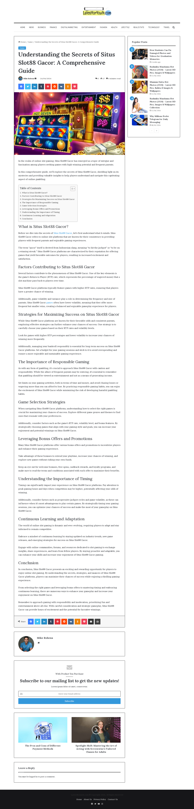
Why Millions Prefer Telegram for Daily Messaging (159, 119)
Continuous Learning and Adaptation (38, 215)
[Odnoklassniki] (68, 86)
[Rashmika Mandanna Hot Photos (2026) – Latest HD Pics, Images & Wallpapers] (140, 72)
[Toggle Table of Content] (71, 188)
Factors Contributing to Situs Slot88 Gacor (42, 196)
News (31, 27)
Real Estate (138, 27)
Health (114, 27)
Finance (53, 27)
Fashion (103, 27)
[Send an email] (35, 78)
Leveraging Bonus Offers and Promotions (41, 209)
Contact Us (113, 799)
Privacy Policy (100, 799)
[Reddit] (54, 86)
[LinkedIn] (34, 86)
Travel (166, 27)
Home (22, 27)
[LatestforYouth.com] (97, 11)
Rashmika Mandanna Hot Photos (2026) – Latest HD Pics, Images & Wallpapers (163, 69)
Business (42, 27)
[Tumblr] (41, 86)
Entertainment (89, 27)
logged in (33, 776)
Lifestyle (125, 27)
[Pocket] (74, 86)
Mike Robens (28, 78)
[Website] (38, 642)
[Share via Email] (91, 621)
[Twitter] (28, 86)
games (49, 302)
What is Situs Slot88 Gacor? (34, 193)
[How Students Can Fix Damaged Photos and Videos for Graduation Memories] (140, 54)
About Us (88, 799)
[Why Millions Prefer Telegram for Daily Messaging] (140, 120)
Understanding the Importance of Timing (41, 212)
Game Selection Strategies (34, 205)
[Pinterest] (48, 86)
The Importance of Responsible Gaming (40, 202)
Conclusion (27, 219)
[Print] (97, 621)
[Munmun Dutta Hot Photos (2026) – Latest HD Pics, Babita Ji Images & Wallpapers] (140, 87)
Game (30, 42)
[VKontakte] (61, 86)
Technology (153, 27)
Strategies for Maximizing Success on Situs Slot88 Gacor (48, 199)
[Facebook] (21, 86)
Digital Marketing (69, 27)
